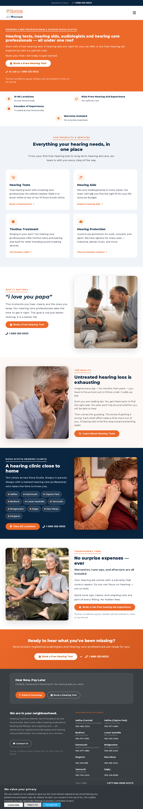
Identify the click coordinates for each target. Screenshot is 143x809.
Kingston (80, 757)
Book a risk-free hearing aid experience (107, 607)
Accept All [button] (51, 804)
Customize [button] (13, 804)
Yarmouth (80, 769)
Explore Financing (32, 695)
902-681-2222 (111, 763)
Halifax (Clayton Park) (115, 720)
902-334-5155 (81, 763)
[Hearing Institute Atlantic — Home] (15, 12)
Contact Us (22, 743)
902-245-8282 (111, 775)
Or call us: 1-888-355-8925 (24, 71)
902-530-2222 (111, 751)
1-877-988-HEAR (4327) (120, 783)
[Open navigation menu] (134, 13)
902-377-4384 (111, 726)
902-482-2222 (82, 726)
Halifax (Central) (83, 720)
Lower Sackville (112, 732)
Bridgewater (111, 745)
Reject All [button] (33, 804)
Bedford (79, 732)
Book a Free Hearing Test (29, 63)
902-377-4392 (82, 738)
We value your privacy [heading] (20, 789)
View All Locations (24, 526)
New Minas (110, 757)
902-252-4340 (111, 738)
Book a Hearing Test (65, 695)
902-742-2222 (82, 775)
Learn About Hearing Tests (99, 433)
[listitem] (38, 189)
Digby (107, 769)
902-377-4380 (82, 751)
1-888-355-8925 (83, 3)
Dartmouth (81, 745)
